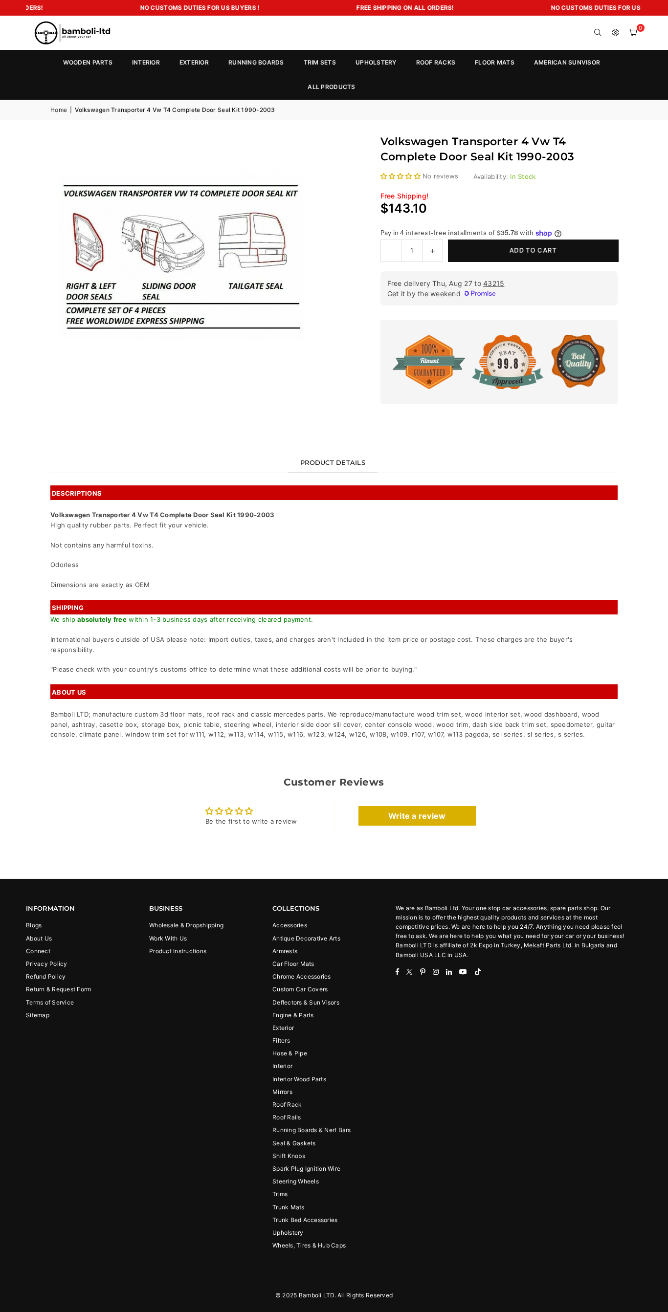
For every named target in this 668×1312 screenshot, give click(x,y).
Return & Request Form (58, 989)
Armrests (284, 951)
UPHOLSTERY (376, 62)
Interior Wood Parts (299, 1079)
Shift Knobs (288, 1155)
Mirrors (282, 1091)
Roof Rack (287, 1104)
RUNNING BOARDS (256, 62)
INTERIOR (146, 62)
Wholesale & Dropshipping (186, 925)
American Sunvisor (567, 62)
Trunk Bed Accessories (304, 1220)
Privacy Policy (46, 963)
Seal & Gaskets (294, 1143)
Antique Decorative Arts (306, 938)
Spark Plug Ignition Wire (306, 1168)
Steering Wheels (295, 1181)
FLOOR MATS (494, 62)
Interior (282, 1066)
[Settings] (615, 33)
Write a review (417, 816)
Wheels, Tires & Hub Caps (309, 1245)
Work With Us (168, 938)
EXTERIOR (194, 62)
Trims (280, 1194)
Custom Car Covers (300, 989)
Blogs (34, 925)
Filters (281, 1040)
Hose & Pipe (289, 1053)
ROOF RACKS (436, 62)
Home (58, 109)
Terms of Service (50, 1002)
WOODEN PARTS (87, 62)
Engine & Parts (293, 1015)
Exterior (283, 1027)
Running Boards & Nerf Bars (311, 1130)
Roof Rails (286, 1117)
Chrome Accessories (301, 976)
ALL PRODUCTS (331, 86)
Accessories (289, 925)
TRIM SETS (320, 62)
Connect (38, 951)
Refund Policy (46, 976)
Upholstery (288, 1232)
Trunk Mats (288, 1207)
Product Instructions (177, 951)
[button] (633, 33)
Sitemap (37, 1015)
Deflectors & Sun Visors (305, 1002)
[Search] (598, 33)
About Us (39, 938)
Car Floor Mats (293, 963)
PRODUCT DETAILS (332, 462)
